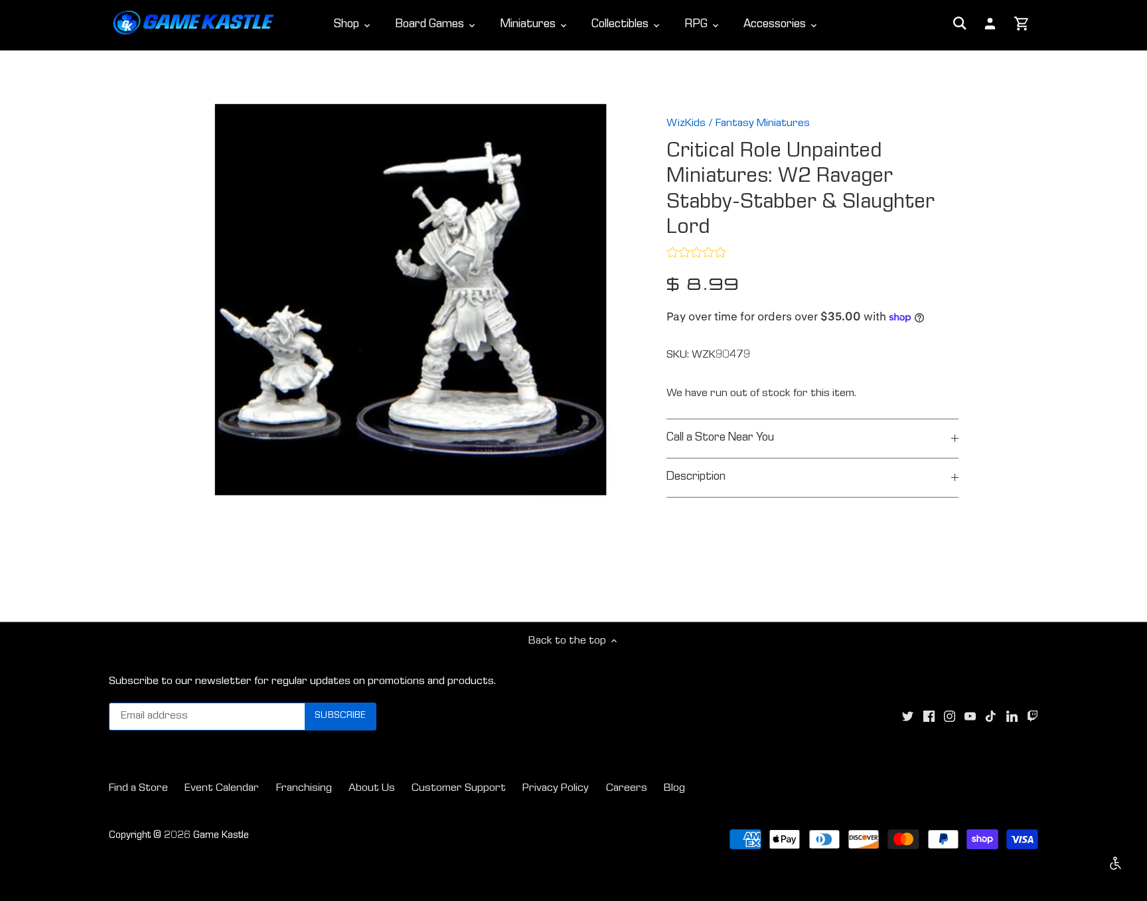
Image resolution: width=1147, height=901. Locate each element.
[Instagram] (949, 717)
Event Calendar (222, 788)
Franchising (304, 788)
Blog (674, 788)
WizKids (686, 123)
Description (696, 477)
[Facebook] (929, 717)
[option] (412, 301)
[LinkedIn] (1012, 717)
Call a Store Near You (720, 438)
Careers (626, 788)
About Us (371, 788)
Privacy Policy (555, 788)
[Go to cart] (1022, 24)
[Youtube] (970, 717)
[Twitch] (1032, 717)
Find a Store (138, 788)
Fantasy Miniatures (763, 123)
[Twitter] (907, 717)
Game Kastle (221, 836)
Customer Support (459, 788)
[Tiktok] (990, 717)
